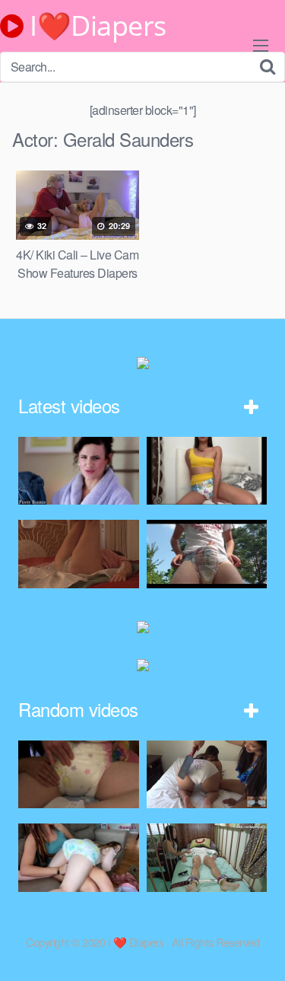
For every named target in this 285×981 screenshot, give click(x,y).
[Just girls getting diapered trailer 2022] (78, 857)
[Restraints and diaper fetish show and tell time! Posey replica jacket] (207, 857)
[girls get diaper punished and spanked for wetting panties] (78, 774)
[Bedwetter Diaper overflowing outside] (207, 554)
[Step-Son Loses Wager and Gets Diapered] (78, 471)
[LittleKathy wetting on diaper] (207, 471)
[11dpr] (78, 554)
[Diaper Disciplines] (207, 774)
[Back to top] (258, 947)
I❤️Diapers (95, 26)
